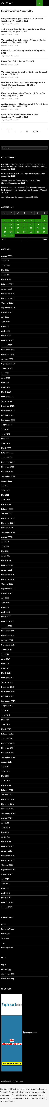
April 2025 (5, 331)
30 (5, 235)
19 (24, 228)
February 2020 (7, 621)
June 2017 (5, 771)
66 (27, 132)
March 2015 (6, 898)
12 (24, 224)
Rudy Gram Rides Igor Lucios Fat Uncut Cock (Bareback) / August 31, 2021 (22, 19)
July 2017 (5, 766)
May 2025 (5, 326)
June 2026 (5, 265)
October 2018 (7, 696)
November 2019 (7, 635)
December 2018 (7, 687)
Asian (3, 924)
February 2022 (7, 509)
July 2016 (5, 823)
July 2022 (5, 485)
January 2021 (6, 570)
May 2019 (5, 663)
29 (44, 232)
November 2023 (7, 410)
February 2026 (7, 284)
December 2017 (7, 743)
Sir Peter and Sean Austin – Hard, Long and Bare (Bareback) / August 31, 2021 (23, 30)
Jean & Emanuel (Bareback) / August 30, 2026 (19, 197)
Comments (7, 974)
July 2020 (5, 598)
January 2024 (6, 401)
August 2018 (6, 706)
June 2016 (5, 827)
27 (31, 232)
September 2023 (8, 420)
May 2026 (5, 270)
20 (31, 228)
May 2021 (5, 551)
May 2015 (5, 888)
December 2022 (7, 462)
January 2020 (6, 626)
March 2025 (6, 336)
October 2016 (7, 809)
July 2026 (5, 261)
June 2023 (5, 434)
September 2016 (8, 813)
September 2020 (8, 588)
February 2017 (7, 790)
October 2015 (7, 865)
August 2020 (6, 593)
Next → (36, 132)
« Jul (3, 239)
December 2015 (7, 855)
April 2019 (5, 668)
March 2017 (6, 785)
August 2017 (6, 762)
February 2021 (7, 565)
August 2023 (6, 425)
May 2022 (5, 495)
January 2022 (6, 514)
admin (16, 24)
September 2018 (8, 701)
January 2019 (6, 682)
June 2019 (5, 659)
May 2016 (5, 832)
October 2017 (7, 752)
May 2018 (5, 720)
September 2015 (8, 870)
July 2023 (5, 429)
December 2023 (7, 406)
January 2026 (6, 289)
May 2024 (5, 382)
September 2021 (8, 532)
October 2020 (7, 584)
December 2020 (7, 574)
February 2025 (7, 340)
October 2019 (7, 640)
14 (38, 224)
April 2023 (5, 443)
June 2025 (5, 321)
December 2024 (7, 350)
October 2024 (7, 359)
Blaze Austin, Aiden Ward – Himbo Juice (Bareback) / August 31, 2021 (19, 115)
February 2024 (7, 396)
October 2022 (7, 471)
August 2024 (6, 368)
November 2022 (7, 467)
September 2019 (8, 645)
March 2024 (6, 392)
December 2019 (7, 631)
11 (18, 224)
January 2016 (6, 851)
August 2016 (6, 818)
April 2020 (5, 612)
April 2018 (5, 724)
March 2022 (6, 504)
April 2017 (5, 781)
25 (18, 232)
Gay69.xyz (7, 3)
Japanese (5, 938)
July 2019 (5, 654)
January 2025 (6, 345)
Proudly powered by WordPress (12, 1081)
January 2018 (6, 738)
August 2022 (6, 481)
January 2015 (6, 907)
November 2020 (7, 579)
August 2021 (6, 537)
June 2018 (5, 715)
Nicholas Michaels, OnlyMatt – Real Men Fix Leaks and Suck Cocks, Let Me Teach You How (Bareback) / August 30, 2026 (24, 189)
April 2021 (5, 556)
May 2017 (5, 776)
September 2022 (8, 476)
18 (18, 228)
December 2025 (7, 293)
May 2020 (5, 607)
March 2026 (6, 279)
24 (11, 232)
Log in (3, 964)
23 (5, 232)
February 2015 (7, 902)
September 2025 (8, 307)
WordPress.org (7, 979)
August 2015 (6, 874)
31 (11, 235)
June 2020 (5, 603)
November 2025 (7, 298)
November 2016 (7, 804)
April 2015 (5, 893)
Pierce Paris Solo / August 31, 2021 (17, 61)
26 (24, 232)
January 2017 (6, 795)
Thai (3, 943)
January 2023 (6, 457)
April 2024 (5, 387)
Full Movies (5, 933)
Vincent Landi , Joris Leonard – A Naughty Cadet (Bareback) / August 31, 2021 (23, 41)
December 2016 (7, 799)
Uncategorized (7, 947)
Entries (6, 969)
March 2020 (6, 617)
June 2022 (5, 490)
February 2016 (7, 846)
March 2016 (6, 841)
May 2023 (5, 439)
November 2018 (7, 692)
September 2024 (8, 364)
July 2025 (5, 317)
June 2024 (5, 378)
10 (11, 224)
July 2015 (5, 879)
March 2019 (6, 673)
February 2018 (7, 734)
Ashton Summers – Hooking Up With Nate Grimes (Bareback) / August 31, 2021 (24, 105)
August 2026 (6, 256)
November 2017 (7, 748)
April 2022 (5, 499)
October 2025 (7, 303)
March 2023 (6, 448)
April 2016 (5, 837)
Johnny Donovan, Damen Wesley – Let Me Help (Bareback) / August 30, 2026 (20, 181)
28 (38, 232)
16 (5, 228)
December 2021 (7, 518)
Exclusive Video (7, 929)
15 (44, 224)
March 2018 (6, 729)
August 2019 (6, 649)
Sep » (45, 239)
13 (31, 224)
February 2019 (7, 677)
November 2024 (7, 354)
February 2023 (7, 453)
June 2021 (5, 546)
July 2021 (5, 542)
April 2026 (5, 275)
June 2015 (5, 884)
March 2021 (6, 560)
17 (11, 228)
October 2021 (7, 528)
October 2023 (7, 415)
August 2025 (6, 312)
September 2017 (8, 757)
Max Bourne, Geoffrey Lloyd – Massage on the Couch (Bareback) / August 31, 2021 (23, 83)
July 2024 (5, 373)
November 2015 (7, 860)
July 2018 (5, 710)
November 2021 (7, 523)
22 (44, 228)
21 (38, 228)
